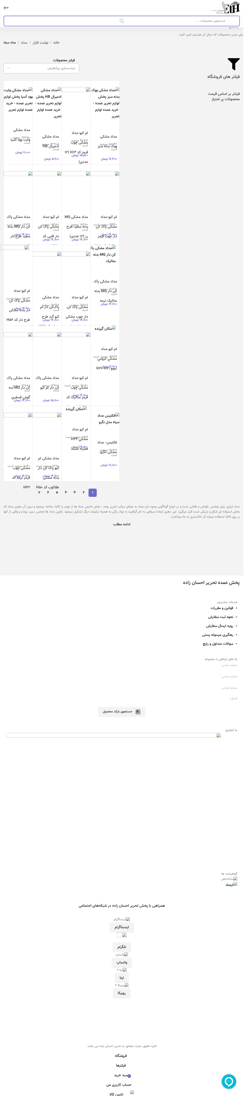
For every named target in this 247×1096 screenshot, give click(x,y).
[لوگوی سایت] (226, 7)
